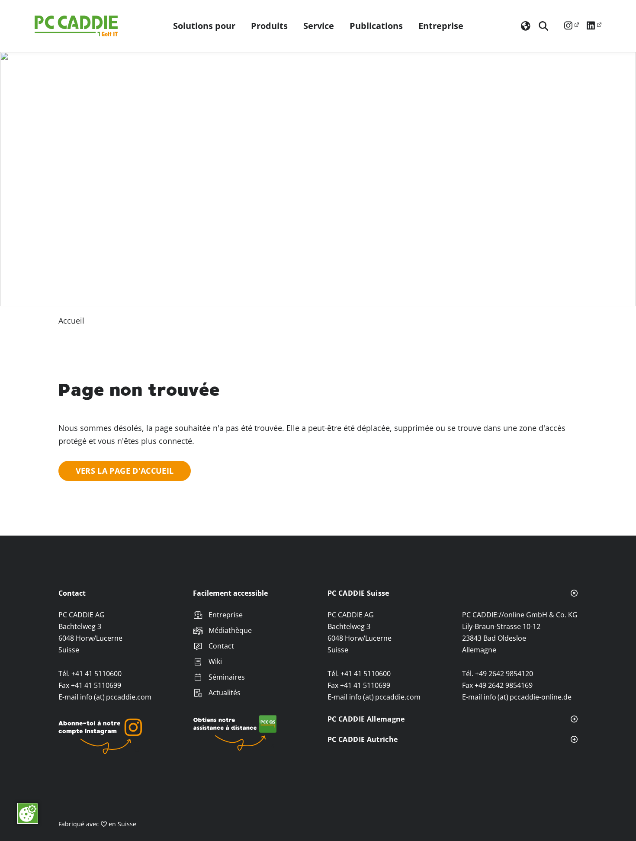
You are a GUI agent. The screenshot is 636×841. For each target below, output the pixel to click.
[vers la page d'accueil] (78, 26)
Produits (269, 26)
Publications (376, 26)
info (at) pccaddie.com (115, 697)
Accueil (71, 320)
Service (318, 26)
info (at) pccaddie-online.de (528, 697)
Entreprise (440, 26)
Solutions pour (204, 26)
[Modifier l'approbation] (27, 813)
